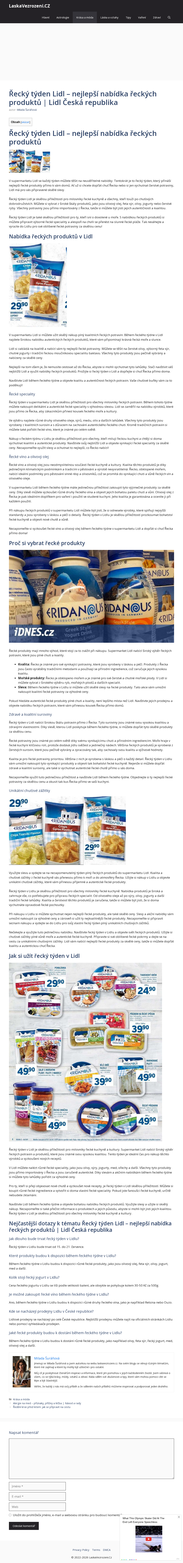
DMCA (106, 1550)
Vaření (142, 17)
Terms (96, 1550)
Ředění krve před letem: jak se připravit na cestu (41, 1407)
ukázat (25, 122)
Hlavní (45, 17)
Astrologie (62, 17)
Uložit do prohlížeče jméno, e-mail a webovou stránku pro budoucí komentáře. (68, 1515)
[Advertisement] (91, 50)
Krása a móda (84, 17)
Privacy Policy (81, 1550)
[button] (169, 17)
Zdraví (157, 17)
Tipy (128, 17)
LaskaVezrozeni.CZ (29, 6)
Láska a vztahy (109, 17)
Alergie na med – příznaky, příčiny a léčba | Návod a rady (47, 1403)
